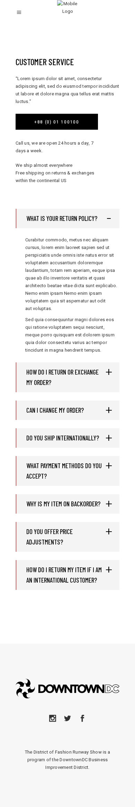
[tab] (67, 218)
